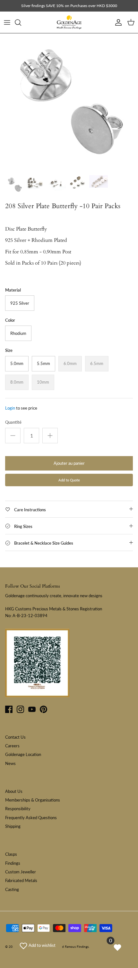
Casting (12, 889)
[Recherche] (21, 22)
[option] (69, 102)
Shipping (13, 826)
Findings (12, 863)
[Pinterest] (43, 709)
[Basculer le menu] (7, 22)
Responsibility (17, 808)
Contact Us (15, 737)
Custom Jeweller (20, 871)
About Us (13, 791)
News (10, 763)
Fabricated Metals (21, 880)
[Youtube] (32, 709)
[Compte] (117, 22)
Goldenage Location (23, 754)
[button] (37, 945)
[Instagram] (20, 709)
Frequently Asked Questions (31, 817)
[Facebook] (9, 709)
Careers (12, 745)
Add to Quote (69, 480)
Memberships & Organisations (32, 799)
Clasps (11, 854)
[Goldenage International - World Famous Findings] (69, 22)
